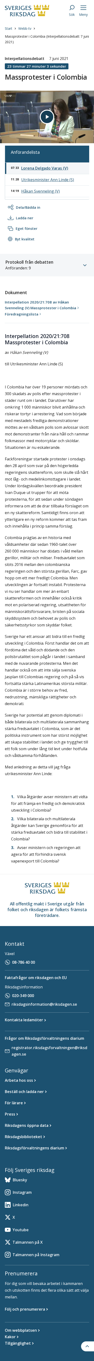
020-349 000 (23, 995)
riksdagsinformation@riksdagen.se (44, 1004)
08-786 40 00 (23, 962)
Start (8, 28)
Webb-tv (24, 28)
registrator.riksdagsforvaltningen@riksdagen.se (49, 1051)
